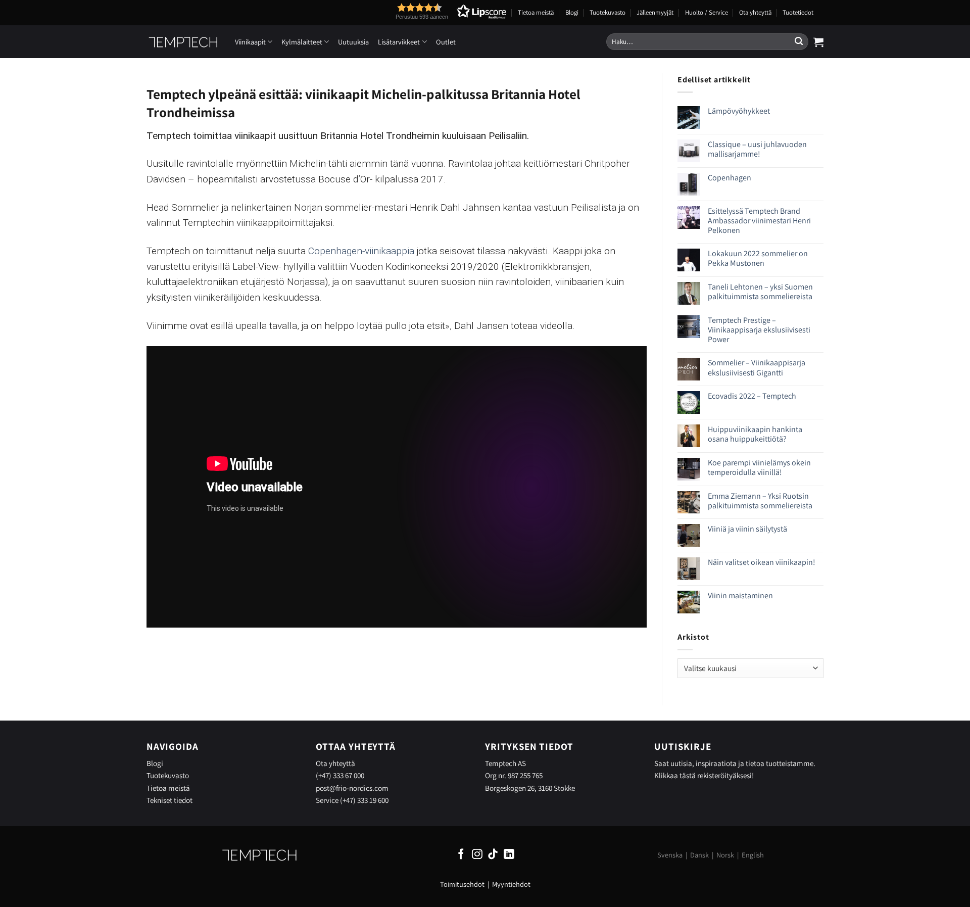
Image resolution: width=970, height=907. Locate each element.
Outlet (446, 41)
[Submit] (798, 42)
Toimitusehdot (462, 884)
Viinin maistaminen (740, 595)
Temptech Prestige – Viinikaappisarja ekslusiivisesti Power (759, 330)
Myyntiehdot (511, 884)
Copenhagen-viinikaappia (361, 251)
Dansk (699, 855)
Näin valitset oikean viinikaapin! (761, 562)
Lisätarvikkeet (399, 41)
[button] (432, 11)
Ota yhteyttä (755, 12)
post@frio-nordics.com (352, 788)
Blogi (571, 12)
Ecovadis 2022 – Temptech (752, 396)
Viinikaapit (250, 41)
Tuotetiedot (798, 12)
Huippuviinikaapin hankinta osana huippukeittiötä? (755, 434)
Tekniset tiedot (169, 800)
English (753, 855)
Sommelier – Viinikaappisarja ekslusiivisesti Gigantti (756, 367)
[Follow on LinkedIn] (509, 855)
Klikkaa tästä (675, 775)
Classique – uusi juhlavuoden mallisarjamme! (757, 149)
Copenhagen (729, 177)
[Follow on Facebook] (461, 855)
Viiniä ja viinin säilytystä (747, 529)
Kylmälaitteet (301, 41)
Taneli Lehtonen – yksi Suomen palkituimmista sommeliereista (760, 291)
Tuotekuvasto (607, 12)
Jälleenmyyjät (655, 12)
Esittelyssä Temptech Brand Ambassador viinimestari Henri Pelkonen (759, 220)
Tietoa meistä (536, 12)
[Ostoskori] (818, 42)
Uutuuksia (353, 41)
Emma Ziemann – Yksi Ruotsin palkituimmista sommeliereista (760, 500)
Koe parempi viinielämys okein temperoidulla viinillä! (759, 467)
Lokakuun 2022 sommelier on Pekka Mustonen (758, 258)
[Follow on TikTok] (493, 855)
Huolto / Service (706, 12)
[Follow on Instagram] (477, 855)
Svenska (670, 855)
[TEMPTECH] (183, 42)
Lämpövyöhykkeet (739, 111)
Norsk (725, 855)
